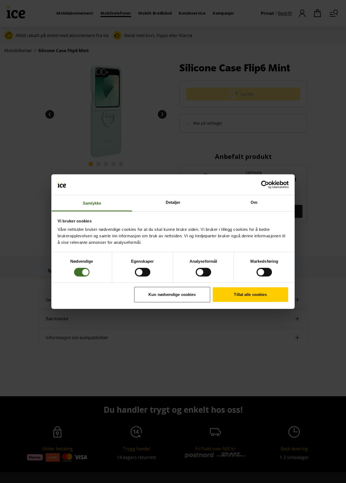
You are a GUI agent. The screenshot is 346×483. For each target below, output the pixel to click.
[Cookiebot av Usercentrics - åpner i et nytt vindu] (265, 185)
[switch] (142, 272)
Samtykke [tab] (92, 203)
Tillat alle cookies (250, 294)
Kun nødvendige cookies (172, 294)
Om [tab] (254, 202)
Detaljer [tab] (173, 202)
